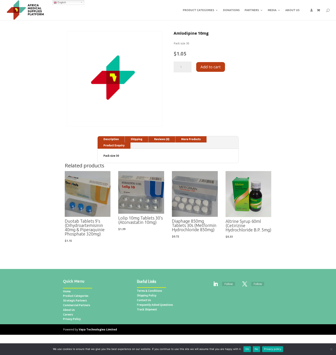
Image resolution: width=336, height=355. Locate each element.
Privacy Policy (72, 319)
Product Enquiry (114, 145)
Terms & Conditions (149, 290)
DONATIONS (231, 10)
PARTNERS (252, 10)
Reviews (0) (161, 139)
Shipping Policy (146, 295)
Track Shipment (147, 309)
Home (67, 291)
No (256, 349)
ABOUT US (292, 10)
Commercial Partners (76, 305)
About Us (69, 309)
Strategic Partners (75, 300)
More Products (191, 139)
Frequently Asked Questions (155, 304)
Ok (247, 349)
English (61, 2)
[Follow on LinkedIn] (215, 284)
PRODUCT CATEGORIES (198, 10)
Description (111, 139)
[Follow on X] (245, 284)
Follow (228, 284)
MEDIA (272, 10)
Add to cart (210, 66)
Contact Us (144, 300)
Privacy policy (272, 349)
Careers (68, 314)
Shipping (136, 139)
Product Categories (75, 295)
